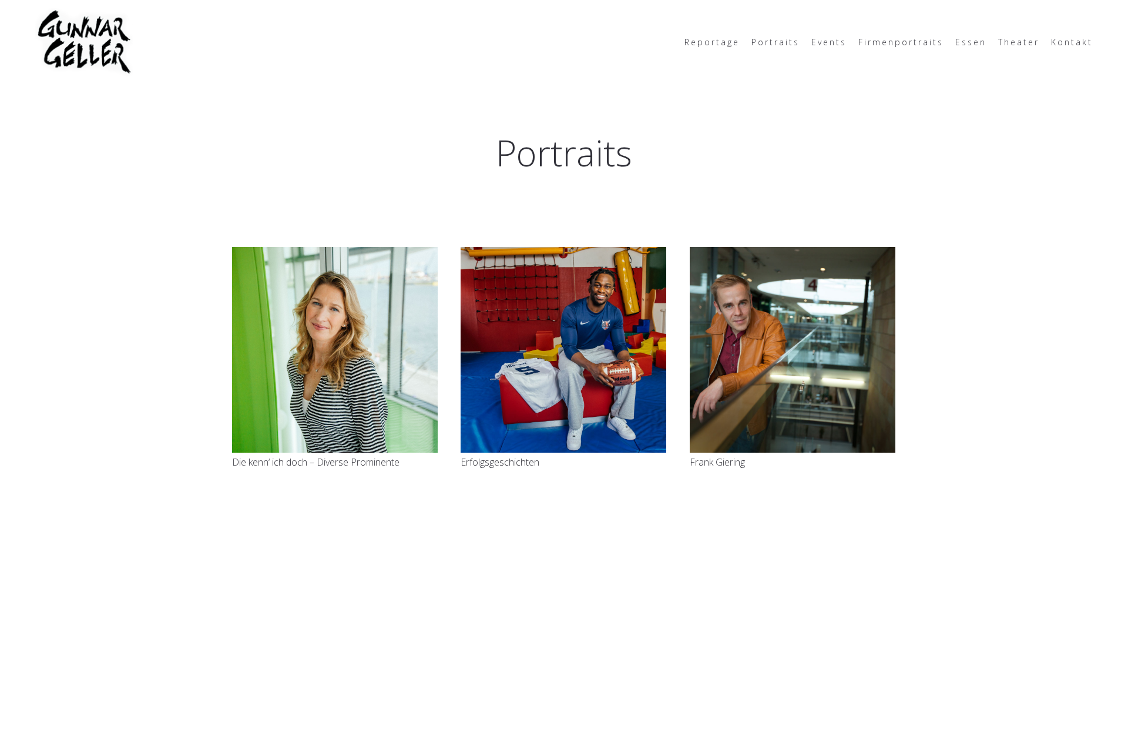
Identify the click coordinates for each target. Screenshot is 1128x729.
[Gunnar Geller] (84, 41)
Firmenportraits (901, 42)
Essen (970, 42)
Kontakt (1072, 42)
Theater (1018, 42)
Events (829, 42)
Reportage (712, 42)
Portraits (775, 42)
